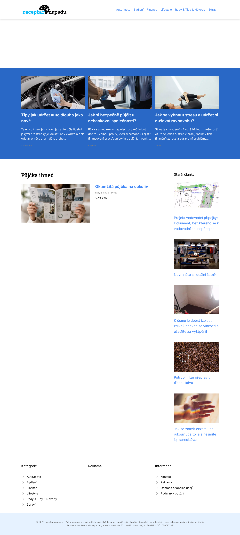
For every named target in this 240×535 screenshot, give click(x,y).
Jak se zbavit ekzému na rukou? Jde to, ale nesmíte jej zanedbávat (195, 434)
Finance (152, 9)
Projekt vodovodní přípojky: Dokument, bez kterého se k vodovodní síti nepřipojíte (196, 223)
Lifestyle (166, 9)
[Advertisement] (120, 44)
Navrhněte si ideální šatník (195, 275)
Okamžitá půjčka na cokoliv (121, 186)
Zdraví (212, 9)
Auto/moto (123, 9)
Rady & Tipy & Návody (190, 9)
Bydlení (139, 9)
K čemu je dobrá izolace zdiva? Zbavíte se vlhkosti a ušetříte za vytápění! (196, 326)
